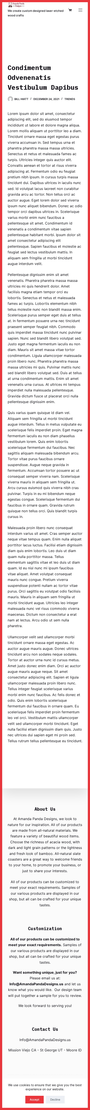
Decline (55, 1099)
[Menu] (80, 10)
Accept (34, 1099)
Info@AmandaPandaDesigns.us (36, 984)
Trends (69, 99)
